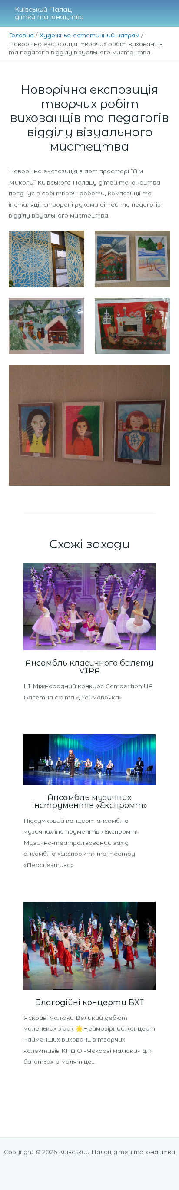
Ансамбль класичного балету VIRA (89, 667)
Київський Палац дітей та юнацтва (49, 13)
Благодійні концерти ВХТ (89, 1002)
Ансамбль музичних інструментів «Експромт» (89, 801)
